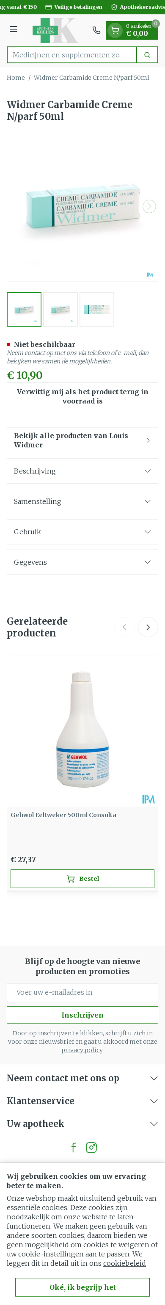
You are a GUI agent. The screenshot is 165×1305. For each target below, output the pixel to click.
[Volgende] (149, 206)
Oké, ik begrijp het (83, 1287)
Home (16, 77)
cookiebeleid (124, 1263)
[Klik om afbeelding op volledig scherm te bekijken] (82, 206)
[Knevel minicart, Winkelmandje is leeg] (115, 30)
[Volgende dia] (148, 627)
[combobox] (72, 54)
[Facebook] (73, 1147)
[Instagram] (91, 1147)
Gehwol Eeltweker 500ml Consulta (63, 815)
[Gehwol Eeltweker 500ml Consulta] (82, 731)
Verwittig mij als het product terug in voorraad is (82, 396)
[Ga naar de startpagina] (56, 30)
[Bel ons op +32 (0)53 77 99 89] (96, 30)
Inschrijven (82, 1015)
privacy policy (81, 1050)
